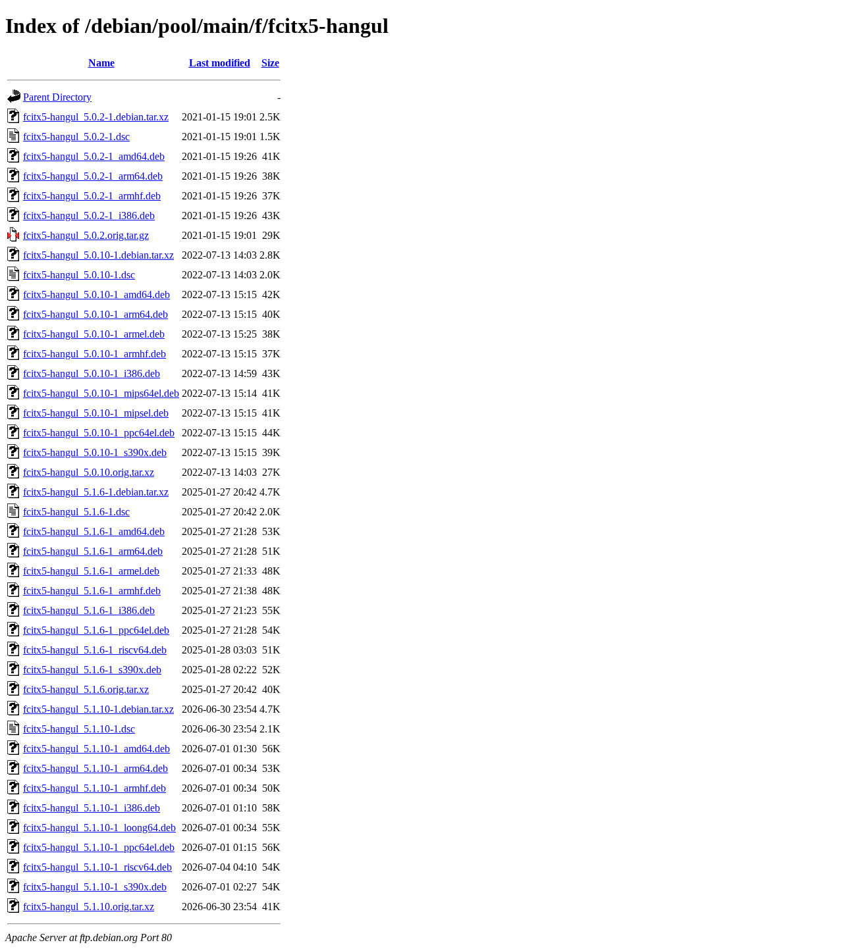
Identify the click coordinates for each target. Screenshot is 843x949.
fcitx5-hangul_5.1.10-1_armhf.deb (94, 788)
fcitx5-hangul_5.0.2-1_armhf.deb (92, 195)
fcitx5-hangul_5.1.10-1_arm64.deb (95, 768)
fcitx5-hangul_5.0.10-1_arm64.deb (95, 314)
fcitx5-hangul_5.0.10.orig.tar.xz (88, 472)
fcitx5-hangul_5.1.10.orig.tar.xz (88, 906)
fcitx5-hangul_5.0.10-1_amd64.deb (96, 294)
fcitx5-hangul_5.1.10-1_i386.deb (91, 807)
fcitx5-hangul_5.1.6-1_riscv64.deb (95, 649)
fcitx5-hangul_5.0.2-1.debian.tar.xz (96, 116)
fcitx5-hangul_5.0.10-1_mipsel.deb (96, 413)
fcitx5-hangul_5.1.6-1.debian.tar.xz (96, 492)
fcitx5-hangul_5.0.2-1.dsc (76, 136)
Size (270, 62)
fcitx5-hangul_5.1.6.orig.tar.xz (86, 689)
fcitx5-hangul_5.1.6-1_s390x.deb (92, 669)
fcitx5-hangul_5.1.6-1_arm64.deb (93, 551)
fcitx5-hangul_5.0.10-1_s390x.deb (95, 452)
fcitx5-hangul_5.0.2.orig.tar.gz (86, 235)
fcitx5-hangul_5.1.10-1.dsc (79, 728)
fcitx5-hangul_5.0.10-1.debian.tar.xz (98, 255)
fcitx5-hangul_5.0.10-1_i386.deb (91, 373)
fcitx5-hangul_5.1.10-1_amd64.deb (96, 748)
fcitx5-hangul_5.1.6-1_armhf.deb (92, 590)
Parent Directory (57, 97)
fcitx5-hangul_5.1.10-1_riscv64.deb (97, 867)
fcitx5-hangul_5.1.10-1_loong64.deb (99, 827)
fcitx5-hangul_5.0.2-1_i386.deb (89, 215)
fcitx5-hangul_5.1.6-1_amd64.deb (94, 531)
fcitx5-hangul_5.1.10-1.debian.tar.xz (98, 709)
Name (101, 62)
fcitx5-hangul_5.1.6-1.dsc (76, 511)
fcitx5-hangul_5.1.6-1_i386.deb (89, 610)
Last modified (219, 62)
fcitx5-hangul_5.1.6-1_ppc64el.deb (96, 630)
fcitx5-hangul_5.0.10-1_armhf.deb (94, 353)
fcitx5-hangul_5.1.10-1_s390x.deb (95, 886)
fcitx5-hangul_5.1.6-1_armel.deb (91, 571)
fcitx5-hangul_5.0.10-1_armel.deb (94, 334)
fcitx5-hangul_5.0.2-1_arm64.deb (93, 176)
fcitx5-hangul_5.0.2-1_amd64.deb (94, 156)
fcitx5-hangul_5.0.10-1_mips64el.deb (101, 393)
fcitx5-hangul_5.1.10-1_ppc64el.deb (99, 847)
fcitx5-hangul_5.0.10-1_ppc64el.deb (99, 432)
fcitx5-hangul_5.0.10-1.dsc (79, 274)
